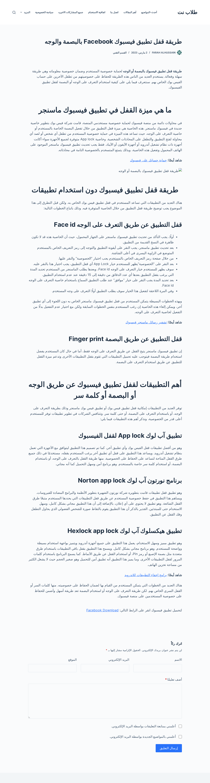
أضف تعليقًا (173, 679)
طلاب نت (187, 12)
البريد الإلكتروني (118, 660)
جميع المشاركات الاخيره (70, 12)
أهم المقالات (129, 12)
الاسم (178, 660)
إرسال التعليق (169, 748)
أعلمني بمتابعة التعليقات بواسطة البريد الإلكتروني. (143, 726)
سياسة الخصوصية (44, 12)
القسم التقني (120, 52)
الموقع (72, 660)
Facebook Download (102, 610)
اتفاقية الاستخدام (96, 12)
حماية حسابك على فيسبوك (148, 160)
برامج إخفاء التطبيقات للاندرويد (145, 575)
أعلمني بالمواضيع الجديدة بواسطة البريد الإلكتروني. (143, 737)
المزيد (27, 12)
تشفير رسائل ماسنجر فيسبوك (146, 322)
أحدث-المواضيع (149, 12)
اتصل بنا (114, 12)
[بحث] (14, 12)
